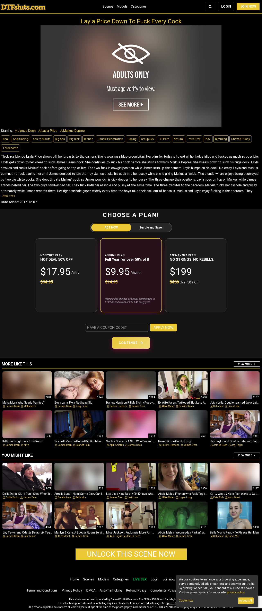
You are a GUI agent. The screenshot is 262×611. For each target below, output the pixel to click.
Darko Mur (233, 536)
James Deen (13, 406)
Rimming (221, 139)
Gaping (132, 139)
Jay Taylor (237, 445)
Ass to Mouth (42, 139)
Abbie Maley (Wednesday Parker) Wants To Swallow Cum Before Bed (203, 532)
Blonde (88, 139)
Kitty (26, 445)
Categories (139, 6)
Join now (169, 579)
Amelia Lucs (64, 497)
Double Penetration (110, 139)
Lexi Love (133, 497)
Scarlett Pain (83, 445)
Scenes (108, 6)
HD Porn (164, 139)
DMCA (91, 590)
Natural (178, 139)
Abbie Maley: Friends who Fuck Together (184, 493)
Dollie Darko (12, 497)
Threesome (10, 148)
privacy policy (236, 592)
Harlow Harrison (119, 406)
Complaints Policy (163, 590)
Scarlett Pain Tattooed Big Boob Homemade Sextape (89, 441)
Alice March (64, 536)
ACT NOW (111, 227)
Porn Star (194, 139)
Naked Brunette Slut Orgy (175, 441)
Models (122, 6)
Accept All (245, 600)
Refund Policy (136, 590)
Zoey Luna (81, 406)
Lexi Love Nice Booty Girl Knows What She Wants (137, 493)
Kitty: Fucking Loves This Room (22, 441)
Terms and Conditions (42, 590)
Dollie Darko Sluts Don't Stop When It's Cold (30, 493)
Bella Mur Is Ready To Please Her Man (234, 532)
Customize (186, 600)
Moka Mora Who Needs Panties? (23, 402)
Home (74, 579)
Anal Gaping (20, 139)
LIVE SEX (140, 579)
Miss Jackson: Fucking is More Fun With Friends (137, 532)
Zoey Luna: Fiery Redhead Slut (74, 402)
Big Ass (60, 139)
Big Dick (74, 139)
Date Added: (10, 202)
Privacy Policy (72, 590)
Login (226, 6)
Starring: (7, 131)
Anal (5, 139)
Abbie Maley (168, 406)
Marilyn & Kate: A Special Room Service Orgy (83, 532)
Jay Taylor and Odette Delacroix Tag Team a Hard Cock (38, 532)
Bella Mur (218, 406)
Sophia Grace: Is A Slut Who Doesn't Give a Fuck (137, 441)
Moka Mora (30, 406)
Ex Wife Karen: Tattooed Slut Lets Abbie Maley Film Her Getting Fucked (204, 402)
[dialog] (217, 591)
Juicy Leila (233, 406)
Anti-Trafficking (111, 590)
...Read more (8, 195)
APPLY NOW (163, 327)
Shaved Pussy (240, 139)
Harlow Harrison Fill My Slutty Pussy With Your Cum (139, 402)
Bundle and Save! (151, 227)
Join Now (248, 6)
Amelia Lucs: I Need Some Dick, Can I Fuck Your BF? (87, 493)
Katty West (234, 497)
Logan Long (185, 497)
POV (208, 139)
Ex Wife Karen (186, 406)
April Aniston (117, 445)
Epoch (169, 603)
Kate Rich (218, 497)
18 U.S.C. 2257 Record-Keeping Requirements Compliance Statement (193, 607)
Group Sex (147, 139)
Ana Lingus (116, 536)
